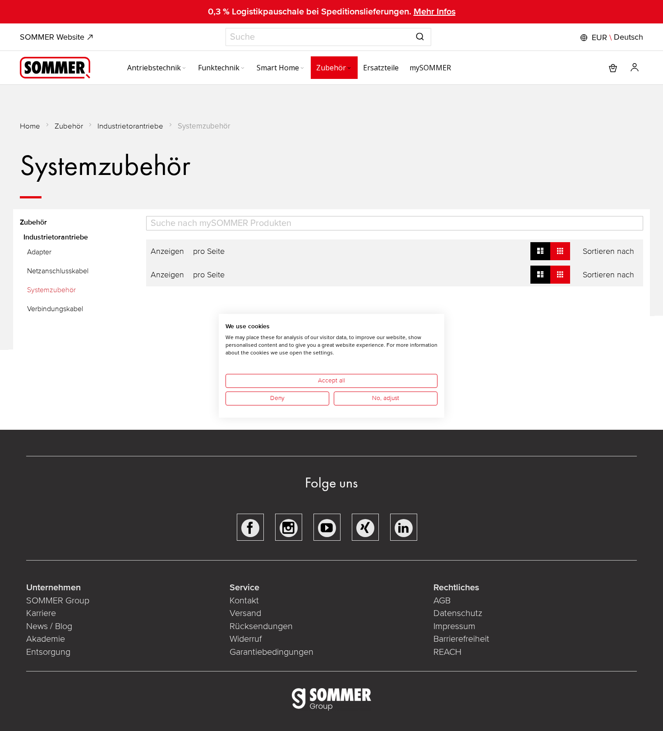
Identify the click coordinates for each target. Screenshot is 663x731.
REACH (447, 652)
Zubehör (69, 126)
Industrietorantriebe (130, 126)
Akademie (46, 639)
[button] (610, 37)
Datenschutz (457, 613)
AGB (442, 600)
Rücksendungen (261, 626)
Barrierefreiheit (461, 639)
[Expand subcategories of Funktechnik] (242, 68)
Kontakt (244, 600)
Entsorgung (48, 652)
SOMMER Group (57, 600)
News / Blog (49, 626)
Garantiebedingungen (271, 652)
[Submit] (420, 35)
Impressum (454, 626)
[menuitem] (157, 67)
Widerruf (246, 639)
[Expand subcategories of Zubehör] (349, 68)
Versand (245, 613)
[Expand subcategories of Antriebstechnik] (184, 68)
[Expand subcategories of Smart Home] (302, 68)
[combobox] (328, 37)
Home (30, 126)
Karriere (41, 613)
